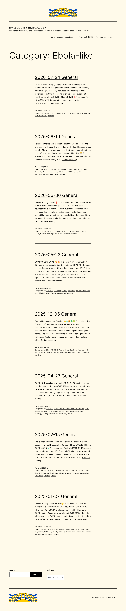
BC (47, 169)
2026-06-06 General (56, 195)
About (60, 37)
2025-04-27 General (56, 376)
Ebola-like (57, 113)
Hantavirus (71, 291)
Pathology (86, 113)
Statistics (46, 174)
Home (52, 37)
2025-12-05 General (56, 314)
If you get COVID (86, 37)
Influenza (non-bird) (56, 172)
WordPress (112, 597)
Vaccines (69, 37)
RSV (36, 116)
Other (81, 172)
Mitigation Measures (72, 411)
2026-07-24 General (56, 77)
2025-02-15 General (56, 434)
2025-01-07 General (56, 496)
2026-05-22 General (56, 254)
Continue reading (55, 103)
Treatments (101, 37)
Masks (110, 37)
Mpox (81, 411)
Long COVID (72, 113)
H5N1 (46, 411)
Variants (74, 234)
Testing (53, 293)
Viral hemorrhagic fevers (49, 534)
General (64, 113)
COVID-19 (49, 113)
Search (12, 570)
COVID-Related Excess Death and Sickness (72, 169)
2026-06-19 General (56, 136)
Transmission (42, 116)
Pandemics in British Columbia (27, 27)
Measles (80, 113)
